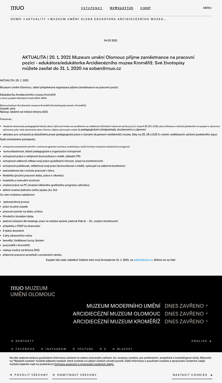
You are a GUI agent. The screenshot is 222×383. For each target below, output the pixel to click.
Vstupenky (92, 7)
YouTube (85, 348)
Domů (16, 19)
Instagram (56, 348)
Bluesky (125, 348)
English (199, 341)
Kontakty (25, 341)
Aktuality (36, 19)
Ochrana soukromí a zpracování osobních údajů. (84, 364)
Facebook (25, 348)
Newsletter (121, 7)
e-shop (145, 7)
